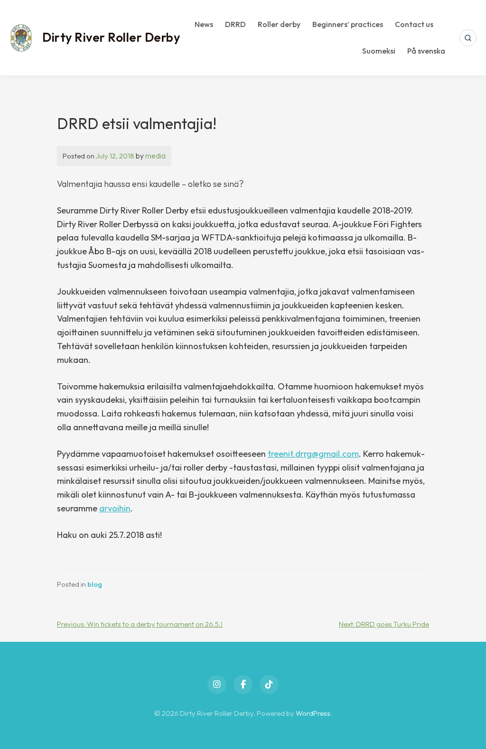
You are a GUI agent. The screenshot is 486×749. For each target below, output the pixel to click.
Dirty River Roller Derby (111, 37)
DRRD (235, 24)
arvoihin (115, 508)
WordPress (313, 713)
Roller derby (279, 24)
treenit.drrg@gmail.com (313, 453)
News (204, 24)
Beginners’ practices (347, 24)
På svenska (426, 50)
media (155, 155)
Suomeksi (378, 50)
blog (94, 584)
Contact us (414, 24)
